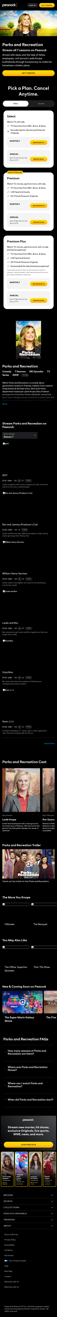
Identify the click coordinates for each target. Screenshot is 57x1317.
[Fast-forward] (42, 656)
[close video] (10, 4)
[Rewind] (15, 656)
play (28, 656)
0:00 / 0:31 (13, 1311)
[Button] (47, 4)
